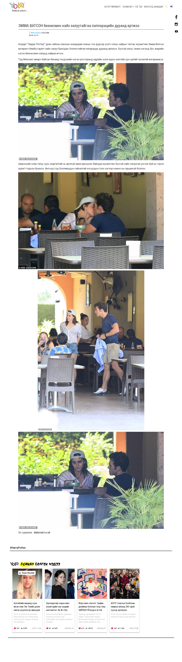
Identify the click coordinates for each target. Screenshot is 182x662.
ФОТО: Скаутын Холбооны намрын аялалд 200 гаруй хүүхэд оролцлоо (123, 606)
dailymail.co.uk (42, 532)
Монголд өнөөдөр (153, 6)
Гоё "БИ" (139, 6)
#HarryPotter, (18, 547)
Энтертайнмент (112, 6)
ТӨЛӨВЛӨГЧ (128, 6)
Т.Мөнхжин (35, 32)
